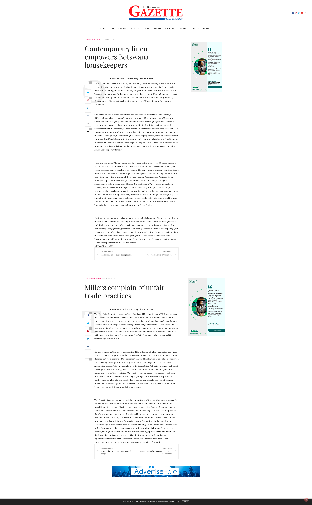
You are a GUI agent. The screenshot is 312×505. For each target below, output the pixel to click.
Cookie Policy (174, 502)
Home (103, 29)
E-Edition (169, 29)
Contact (195, 29)
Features (157, 29)
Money (98, 278)
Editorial (182, 29)
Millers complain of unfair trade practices (125, 291)
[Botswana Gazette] (156, 13)
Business (122, 29)
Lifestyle (134, 29)
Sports (145, 29)
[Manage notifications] (306, 500)
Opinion (206, 29)
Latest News (90, 40)
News (111, 29)
